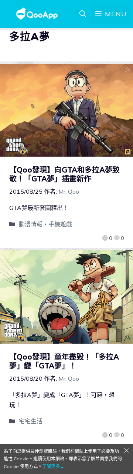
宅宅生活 (30, 421)
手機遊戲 (60, 224)
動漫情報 (30, 224)
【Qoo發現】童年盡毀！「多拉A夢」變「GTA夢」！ (64, 361)
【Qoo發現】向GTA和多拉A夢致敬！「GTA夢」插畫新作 (64, 174)
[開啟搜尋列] (83, 14)
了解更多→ (53, 466)
